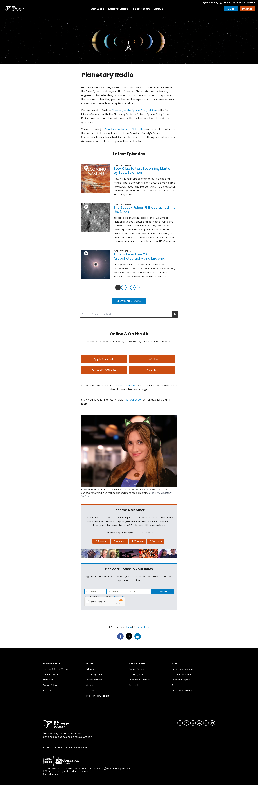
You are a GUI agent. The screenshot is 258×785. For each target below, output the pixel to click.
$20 (137, 541)
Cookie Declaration (52, 774)
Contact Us (69, 747)
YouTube (152, 359)
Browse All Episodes (129, 301)
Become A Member (139, 679)
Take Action (141, 9)
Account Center (51, 747)
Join (231, 8)
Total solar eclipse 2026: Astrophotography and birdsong (139, 256)
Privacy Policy (118, 596)
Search (251, 2)
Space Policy (50, 685)
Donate (247, 8)
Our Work (97, 9)
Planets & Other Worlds (55, 669)
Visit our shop (133, 399)
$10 (119, 541)
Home (129, 627)
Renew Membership (182, 669)
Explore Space (118, 9)
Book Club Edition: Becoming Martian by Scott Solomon (143, 170)
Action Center (136, 669)
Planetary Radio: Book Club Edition (125, 129)
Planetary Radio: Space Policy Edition (134, 110)
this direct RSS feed (125, 385)
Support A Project (181, 674)
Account (227, 2)
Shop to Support (181, 679)
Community (211, 2)
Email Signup (136, 674)
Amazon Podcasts (104, 370)
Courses (90, 690)
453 (133, 287)
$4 (101, 541)
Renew (239, 2)
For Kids (47, 690)
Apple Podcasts (104, 359)
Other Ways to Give (182, 690)
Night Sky (48, 679)
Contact (133, 685)
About (158, 9)
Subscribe (162, 591)
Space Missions (51, 674)
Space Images (94, 679)
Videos (90, 685)
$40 (156, 541)
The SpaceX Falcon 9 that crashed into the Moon (145, 209)
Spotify (151, 370)
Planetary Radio (142, 627)
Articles (90, 669)
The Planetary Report (97, 695)
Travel (175, 685)
